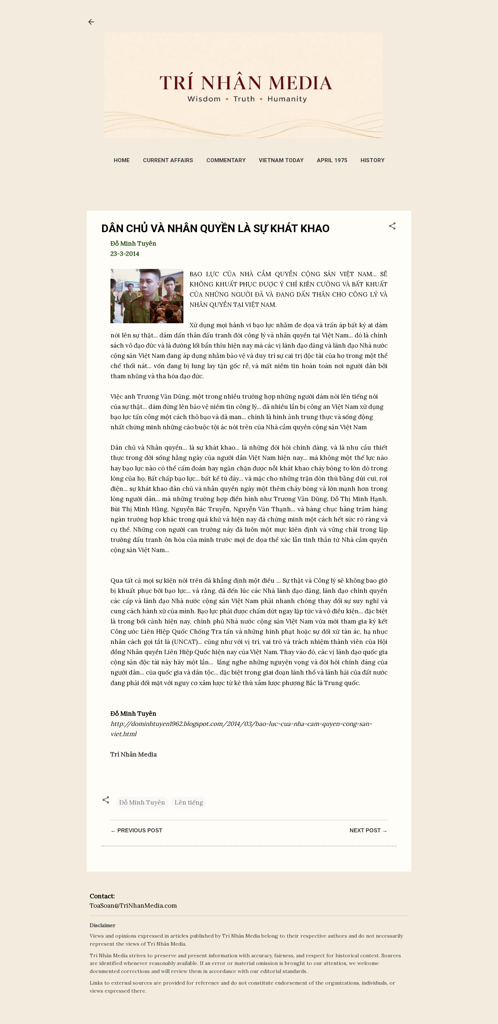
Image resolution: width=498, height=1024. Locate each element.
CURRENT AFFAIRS (168, 160)
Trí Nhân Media (133, 754)
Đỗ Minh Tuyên (142, 802)
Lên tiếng (189, 802)
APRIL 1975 (332, 160)
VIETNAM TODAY (281, 160)
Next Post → (369, 830)
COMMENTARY (226, 160)
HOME (122, 160)
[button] (392, 227)
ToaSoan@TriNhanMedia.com (133, 906)
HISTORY (373, 160)
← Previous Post (136, 830)
